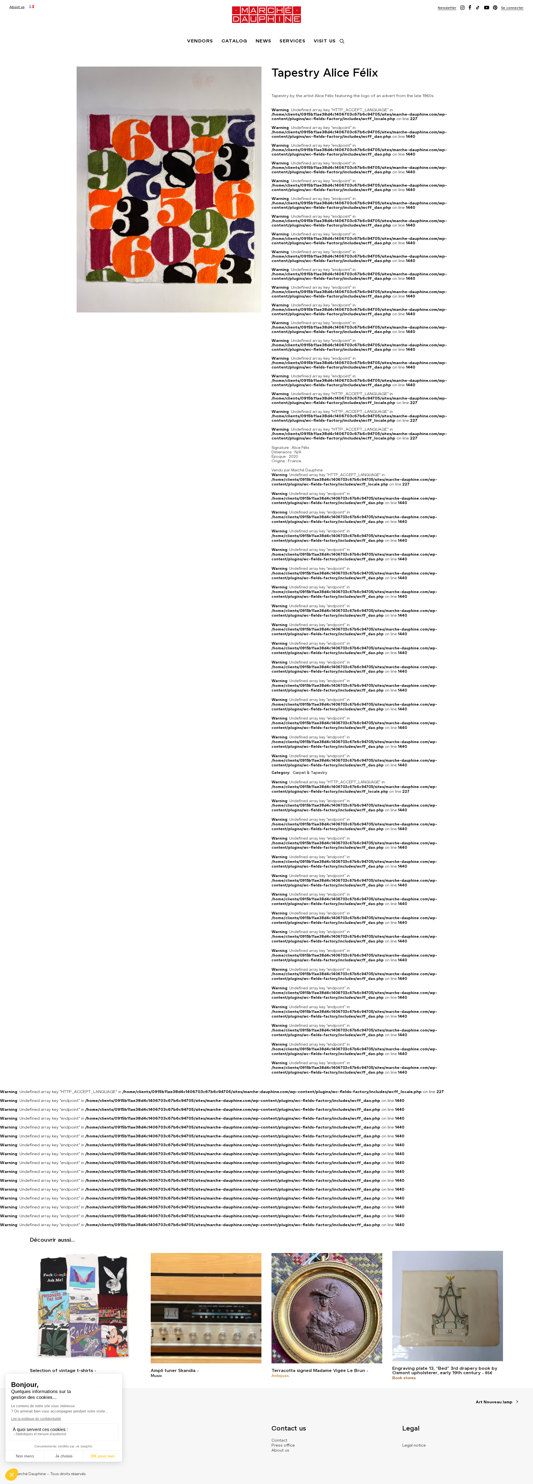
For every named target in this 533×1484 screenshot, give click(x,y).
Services (292, 41)
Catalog (234, 41)
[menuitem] (16, 7)
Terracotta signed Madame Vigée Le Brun (318, 1370)
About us (16, 7)
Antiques (280, 1375)
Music (156, 1375)
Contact (279, 1440)
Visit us (325, 41)
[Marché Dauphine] (266, 14)
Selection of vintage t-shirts (61, 1370)
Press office (283, 1445)
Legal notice (414, 1445)
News (263, 41)
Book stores (404, 1378)
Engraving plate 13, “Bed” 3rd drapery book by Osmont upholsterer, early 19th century (444, 1370)
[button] (447, 7)
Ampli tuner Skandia (173, 1370)
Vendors (200, 41)
